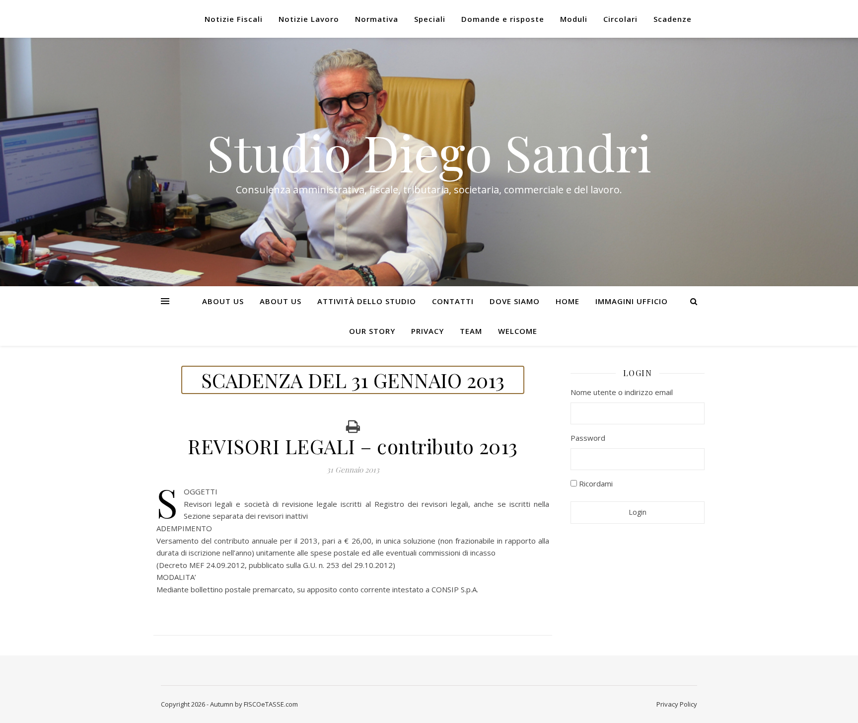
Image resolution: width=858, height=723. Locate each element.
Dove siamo (515, 301)
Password (588, 438)
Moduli (573, 19)
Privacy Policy (676, 704)
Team (471, 331)
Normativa (376, 19)
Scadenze (672, 19)
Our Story (372, 331)
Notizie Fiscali (234, 19)
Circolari (620, 19)
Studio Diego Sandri (429, 152)
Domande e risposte (502, 19)
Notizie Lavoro (309, 19)
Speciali (429, 19)
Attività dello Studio (366, 301)
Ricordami (595, 483)
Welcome (517, 331)
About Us (223, 301)
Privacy (427, 331)
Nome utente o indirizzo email (622, 392)
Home (567, 301)
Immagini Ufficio (631, 301)
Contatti (453, 301)
